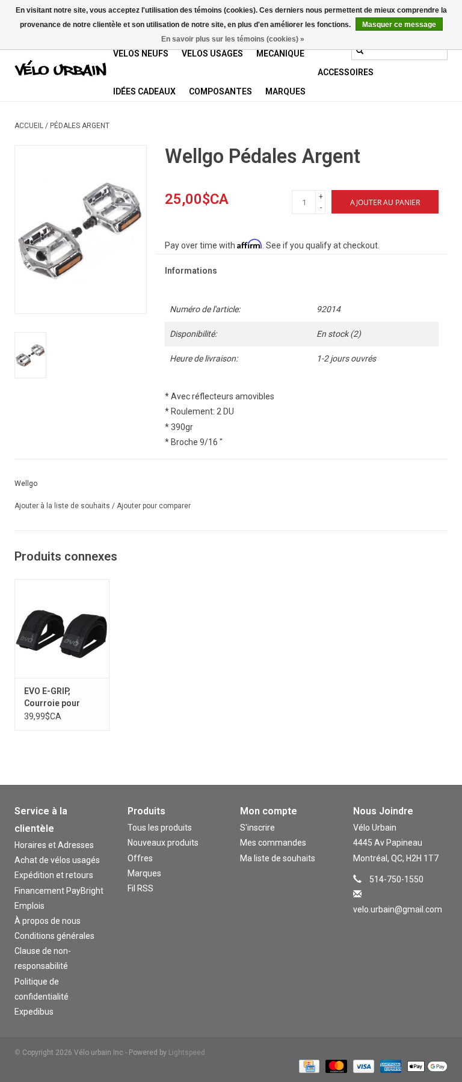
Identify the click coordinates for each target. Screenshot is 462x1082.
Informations (191, 270)
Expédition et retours (53, 875)
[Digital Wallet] (425, 1066)
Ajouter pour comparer (154, 506)
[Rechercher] (359, 50)
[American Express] (389, 1066)
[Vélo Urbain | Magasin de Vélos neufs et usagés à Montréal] (60, 70)
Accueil (28, 125)
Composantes (220, 91)
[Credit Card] (308, 1066)
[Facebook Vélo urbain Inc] (410, 926)
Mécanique (280, 53)
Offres (140, 858)
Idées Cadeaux (144, 91)
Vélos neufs (140, 53)
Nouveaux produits (163, 842)
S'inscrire (257, 827)
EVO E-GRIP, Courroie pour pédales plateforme (52, 697)
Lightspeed (186, 1052)
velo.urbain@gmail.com (397, 909)
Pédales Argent (79, 125)
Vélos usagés (212, 53)
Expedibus (34, 1011)
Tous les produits (160, 827)
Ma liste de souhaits (277, 858)
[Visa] (362, 1066)
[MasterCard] (334, 1066)
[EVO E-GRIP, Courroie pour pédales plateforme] (61, 628)
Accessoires (346, 72)
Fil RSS (140, 888)
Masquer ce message (399, 24)
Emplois (29, 906)
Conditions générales (54, 936)
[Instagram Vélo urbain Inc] (389, 926)
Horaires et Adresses (54, 845)
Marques (285, 91)
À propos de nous (47, 921)
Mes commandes (273, 842)
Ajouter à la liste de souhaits (63, 506)
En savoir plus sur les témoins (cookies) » (232, 39)
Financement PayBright (58, 891)
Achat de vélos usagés (57, 860)
